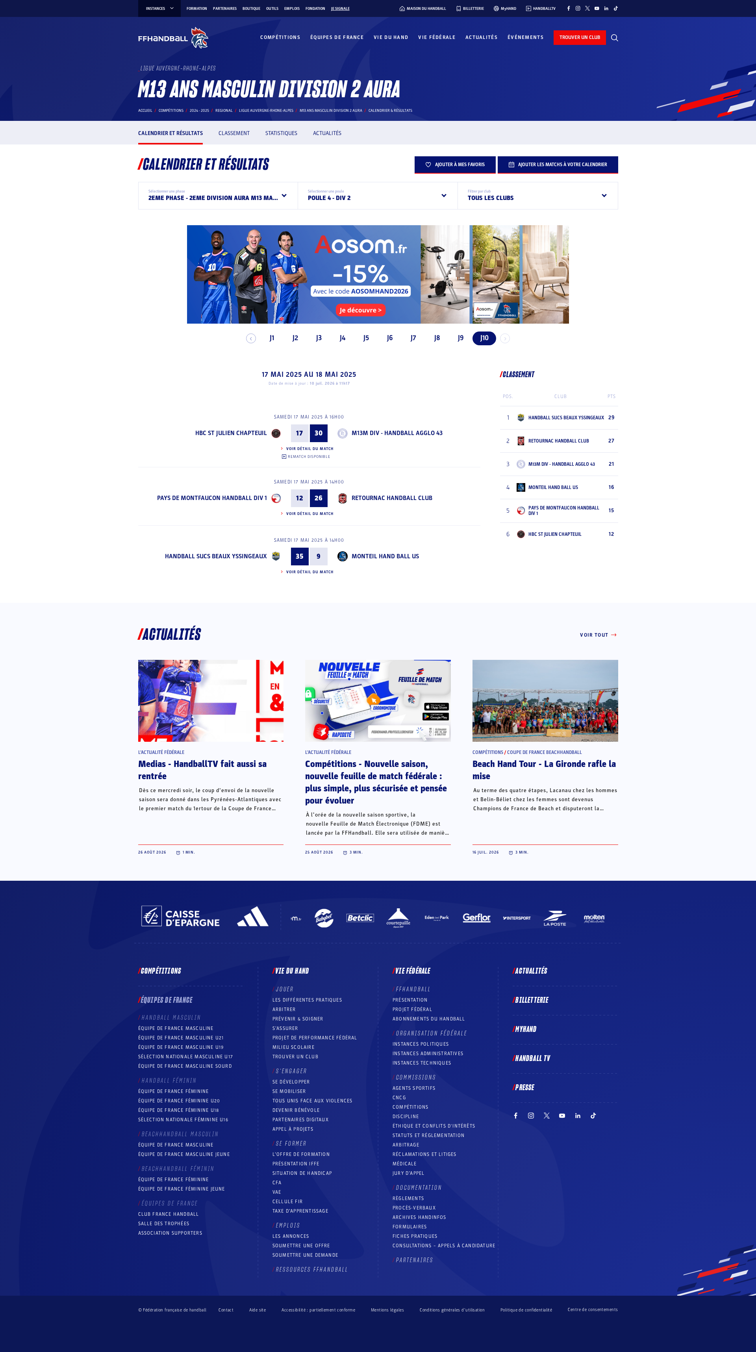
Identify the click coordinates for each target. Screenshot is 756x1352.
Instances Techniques (422, 1063)
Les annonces (290, 1236)
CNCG (399, 1097)
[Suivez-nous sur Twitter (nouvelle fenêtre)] (587, 8)
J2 (295, 338)
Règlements (408, 1198)
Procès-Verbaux (414, 1208)
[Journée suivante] (505, 338)
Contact (226, 1310)
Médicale (405, 1164)
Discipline (406, 1116)
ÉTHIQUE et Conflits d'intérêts (434, 1126)
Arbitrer (284, 1009)
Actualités (481, 37)
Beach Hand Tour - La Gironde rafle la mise (544, 770)
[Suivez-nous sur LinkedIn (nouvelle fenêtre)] (606, 8)
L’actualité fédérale (161, 752)
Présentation (410, 1000)
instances (155, 8)
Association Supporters (170, 1233)
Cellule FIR (287, 1201)
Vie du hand (391, 37)
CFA (277, 1182)
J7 (413, 338)
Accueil (145, 110)
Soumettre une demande (305, 1255)
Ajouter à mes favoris (460, 164)
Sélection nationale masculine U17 (185, 1056)
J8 (437, 338)
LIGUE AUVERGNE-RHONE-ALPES (266, 110)
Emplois (292, 8)
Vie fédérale (437, 37)
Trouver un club (295, 1056)
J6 (390, 338)
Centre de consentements (593, 1310)
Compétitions (280, 37)
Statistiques (281, 133)
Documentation (419, 1188)
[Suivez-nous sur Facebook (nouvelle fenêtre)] (568, 8)
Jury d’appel (408, 1173)
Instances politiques (421, 1044)
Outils (272, 8)
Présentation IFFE (295, 1164)
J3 (319, 338)
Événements (526, 37)
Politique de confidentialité (526, 1310)
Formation (197, 8)
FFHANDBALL (413, 989)
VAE (277, 1192)
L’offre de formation (301, 1154)
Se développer (291, 1082)
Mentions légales (387, 1310)
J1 (272, 338)
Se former (291, 1144)
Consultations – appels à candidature (444, 1245)
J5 (366, 338)
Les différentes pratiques (307, 1000)
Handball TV (532, 1059)
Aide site (257, 1310)
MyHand (526, 1029)
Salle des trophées (164, 1223)
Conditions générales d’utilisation (452, 1310)
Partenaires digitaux (300, 1119)
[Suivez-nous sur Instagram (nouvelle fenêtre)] (578, 8)
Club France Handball (168, 1214)
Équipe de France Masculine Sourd (185, 1066)
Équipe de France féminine (173, 1091)
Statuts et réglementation (429, 1135)
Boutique (251, 8)
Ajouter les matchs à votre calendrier (562, 164)
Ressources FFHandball (312, 1270)
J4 (342, 338)
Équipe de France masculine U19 (181, 1047)
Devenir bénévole (296, 1110)
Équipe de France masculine (176, 1028)
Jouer (285, 989)
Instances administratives (428, 1053)
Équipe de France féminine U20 (179, 1101)
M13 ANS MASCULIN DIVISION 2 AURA (331, 110)
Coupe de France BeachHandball (544, 752)
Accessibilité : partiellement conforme (318, 1310)
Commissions (416, 1077)
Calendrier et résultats (170, 133)
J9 (461, 338)
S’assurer (285, 1028)
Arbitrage (406, 1145)
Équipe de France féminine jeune (181, 1189)
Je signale (340, 8)
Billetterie (531, 1000)
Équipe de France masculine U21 (181, 1038)
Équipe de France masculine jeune (184, 1154)
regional (224, 110)
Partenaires (225, 8)
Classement (234, 133)
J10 (484, 338)
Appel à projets (292, 1129)
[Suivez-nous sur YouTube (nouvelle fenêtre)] (597, 8)
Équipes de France (337, 37)
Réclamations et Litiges (425, 1154)
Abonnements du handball (429, 1019)
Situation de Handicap (302, 1173)
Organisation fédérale (431, 1033)
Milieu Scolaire (293, 1047)
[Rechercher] (614, 37)
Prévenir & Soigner (298, 1019)
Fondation (315, 8)
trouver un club (580, 37)
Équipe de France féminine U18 (178, 1110)
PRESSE (524, 1088)
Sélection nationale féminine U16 (183, 1119)
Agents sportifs (414, 1088)
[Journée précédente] (251, 338)
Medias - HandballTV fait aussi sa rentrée (202, 770)
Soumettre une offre (301, 1245)
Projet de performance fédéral (315, 1038)
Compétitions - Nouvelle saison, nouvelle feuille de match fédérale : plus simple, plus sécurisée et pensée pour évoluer (376, 782)
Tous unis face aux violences (312, 1101)
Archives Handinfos (420, 1217)
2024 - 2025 (199, 110)
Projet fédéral (412, 1009)
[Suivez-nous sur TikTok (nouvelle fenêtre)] (615, 8)
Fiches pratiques (415, 1236)
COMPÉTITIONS (410, 1107)
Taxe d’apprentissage (300, 1211)
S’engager (291, 1071)
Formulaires (410, 1227)
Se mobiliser (289, 1091)
